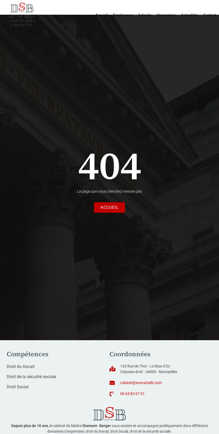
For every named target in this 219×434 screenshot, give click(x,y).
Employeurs (123, 15)
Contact (209, 15)
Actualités (189, 15)
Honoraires (166, 15)
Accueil (101, 15)
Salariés (144, 15)
